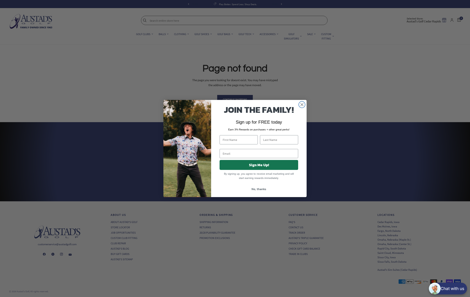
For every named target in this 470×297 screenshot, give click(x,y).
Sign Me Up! (259, 165)
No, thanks (259, 189)
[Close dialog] (302, 104)
